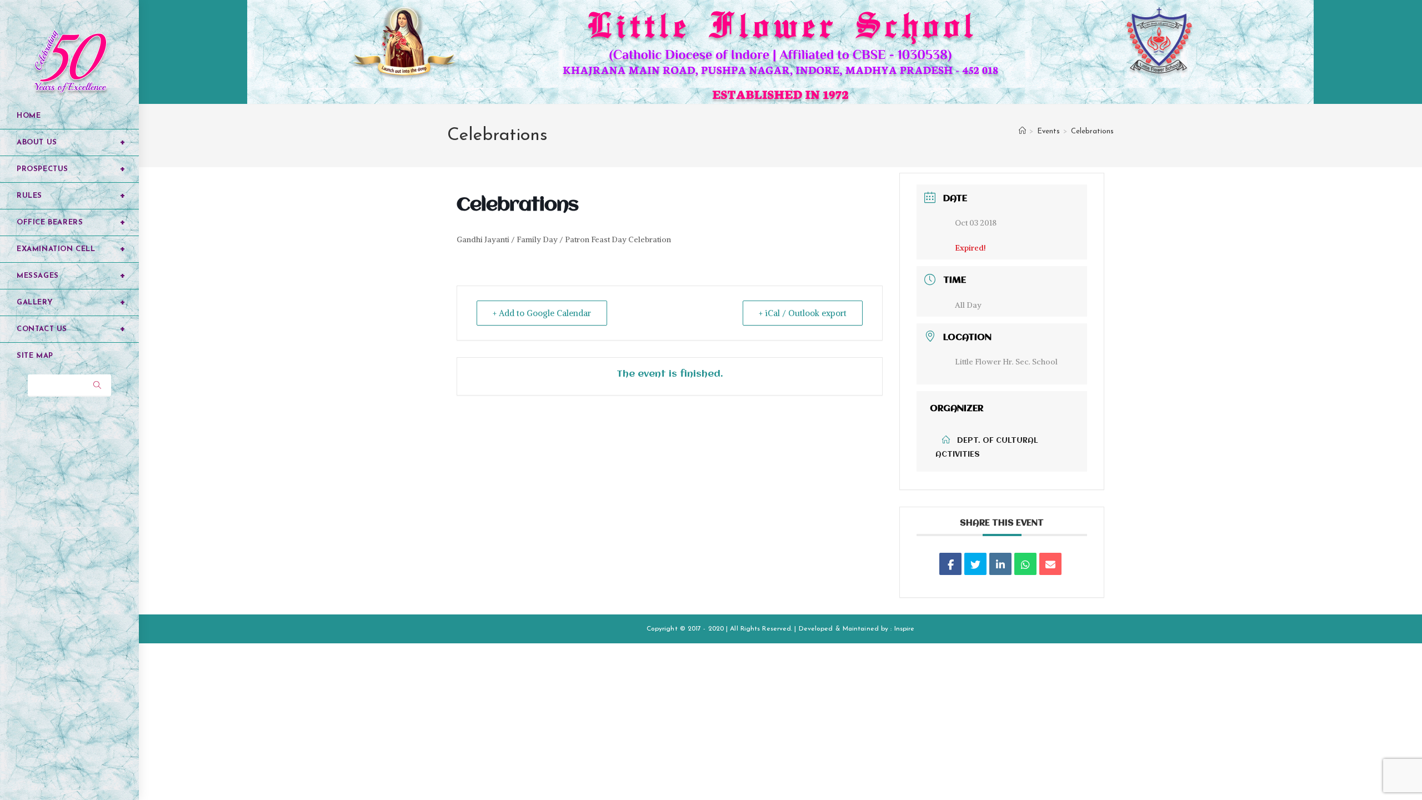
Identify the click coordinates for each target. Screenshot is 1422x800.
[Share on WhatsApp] (1025, 564)
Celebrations (1092, 131)
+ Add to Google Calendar (542, 313)
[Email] (1050, 564)
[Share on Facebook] (950, 564)
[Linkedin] (1000, 564)
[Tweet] (975, 564)
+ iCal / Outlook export (803, 313)
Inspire (904, 629)
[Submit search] (97, 385)
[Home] (1022, 131)
